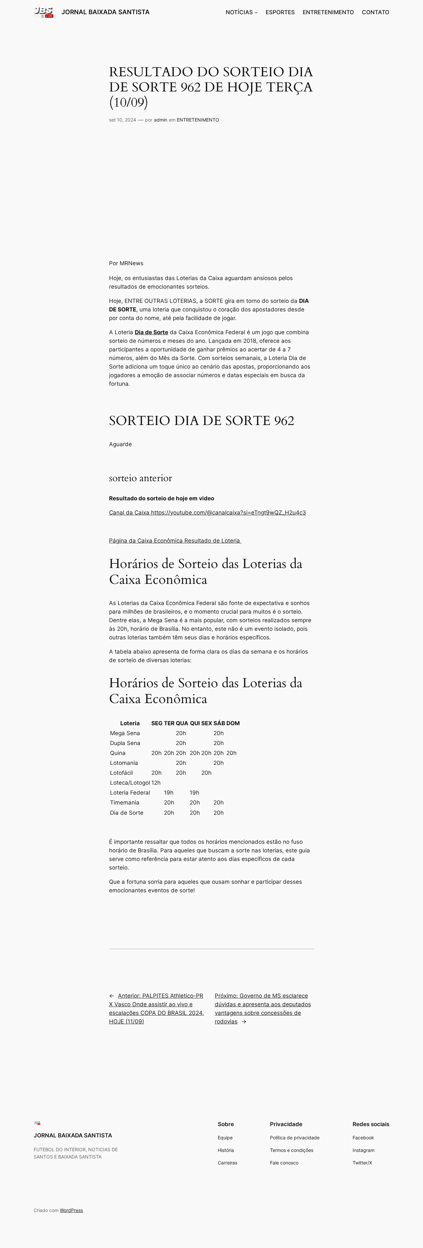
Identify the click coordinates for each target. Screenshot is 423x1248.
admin (160, 120)
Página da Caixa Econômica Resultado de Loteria (175, 540)
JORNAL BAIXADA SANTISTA (105, 12)
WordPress (71, 1210)
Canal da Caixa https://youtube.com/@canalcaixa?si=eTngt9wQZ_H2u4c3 (207, 512)
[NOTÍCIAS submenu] (256, 12)
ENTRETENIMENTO (198, 120)
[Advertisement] (211, 191)
